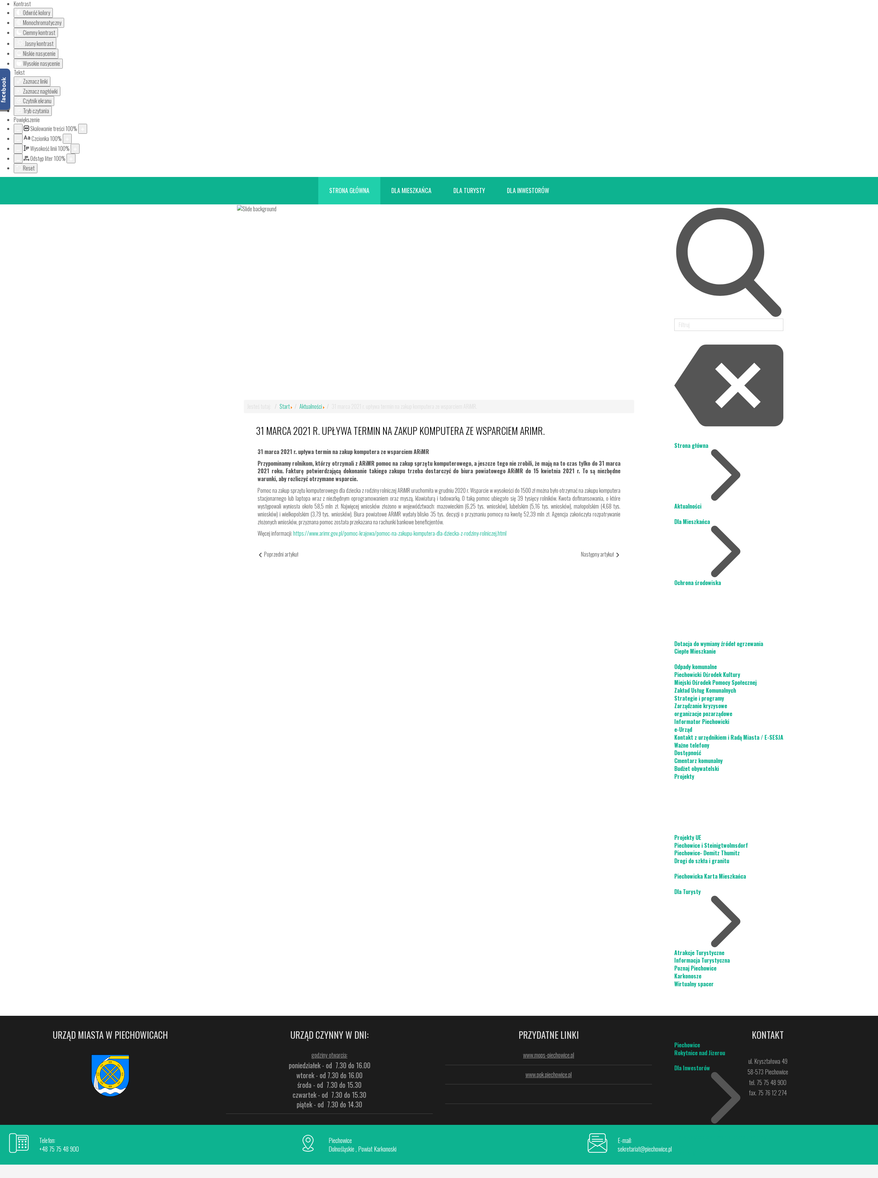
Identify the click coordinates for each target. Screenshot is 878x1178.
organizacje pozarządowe (703, 714)
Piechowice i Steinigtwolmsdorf (711, 845)
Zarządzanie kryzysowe (700, 706)
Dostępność (687, 753)
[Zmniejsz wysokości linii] (18, 149)
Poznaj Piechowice (695, 968)
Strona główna (691, 445)
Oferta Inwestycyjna (698, 1129)
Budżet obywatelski (696, 768)
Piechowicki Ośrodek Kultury (707, 674)
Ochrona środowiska (697, 583)
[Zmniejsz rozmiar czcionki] (18, 139)
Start (285, 406)
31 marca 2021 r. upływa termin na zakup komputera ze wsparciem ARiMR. (400, 431)
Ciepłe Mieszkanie (695, 651)
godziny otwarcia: (329, 1054)
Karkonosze (687, 976)
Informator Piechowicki (701, 721)
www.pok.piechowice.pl (548, 1074)
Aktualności (687, 506)
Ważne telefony (691, 745)
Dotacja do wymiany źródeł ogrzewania (718, 644)
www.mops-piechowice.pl (548, 1054)
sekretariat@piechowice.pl (645, 1148)
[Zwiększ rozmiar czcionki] (67, 139)
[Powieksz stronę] (82, 129)
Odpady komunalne (695, 667)
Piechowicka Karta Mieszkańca (710, 876)
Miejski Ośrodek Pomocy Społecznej (715, 682)
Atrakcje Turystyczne (699, 953)
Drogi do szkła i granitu (701, 861)
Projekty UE (687, 837)
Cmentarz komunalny (698, 761)
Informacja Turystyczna (702, 960)
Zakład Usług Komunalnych (705, 690)
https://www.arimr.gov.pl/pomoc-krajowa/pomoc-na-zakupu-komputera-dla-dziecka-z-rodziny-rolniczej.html (400, 533)
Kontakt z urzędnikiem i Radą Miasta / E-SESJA (728, 737)
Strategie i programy (699, 698)
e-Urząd (683, 729)
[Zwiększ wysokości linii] (75, 149)
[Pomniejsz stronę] (18, 129)
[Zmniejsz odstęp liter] (18, 159)
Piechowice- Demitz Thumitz (707, 853)
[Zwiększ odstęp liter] (71, 159)
